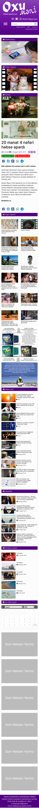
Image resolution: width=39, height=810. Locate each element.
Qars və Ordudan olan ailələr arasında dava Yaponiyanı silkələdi (8, 305)
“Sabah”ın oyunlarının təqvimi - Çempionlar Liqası (25, 423)
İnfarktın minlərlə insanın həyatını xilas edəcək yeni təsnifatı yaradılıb (24, 462)
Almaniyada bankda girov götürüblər (28, 321)
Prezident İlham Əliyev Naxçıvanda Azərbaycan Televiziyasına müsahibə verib (26, 517)
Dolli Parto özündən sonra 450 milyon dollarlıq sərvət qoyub (25, 404)
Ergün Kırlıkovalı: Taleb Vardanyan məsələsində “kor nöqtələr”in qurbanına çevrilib (27, 526)
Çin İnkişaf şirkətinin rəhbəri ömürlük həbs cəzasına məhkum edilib (28, 249)
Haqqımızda (29, 29)
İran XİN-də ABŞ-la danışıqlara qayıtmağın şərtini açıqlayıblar (25, 470)
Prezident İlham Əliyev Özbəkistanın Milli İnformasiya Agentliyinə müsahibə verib (26, 507)
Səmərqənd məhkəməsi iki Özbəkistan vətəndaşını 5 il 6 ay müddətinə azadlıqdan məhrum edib (9, 249)
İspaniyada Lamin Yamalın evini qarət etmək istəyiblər (29, 304)
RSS (29, 801)
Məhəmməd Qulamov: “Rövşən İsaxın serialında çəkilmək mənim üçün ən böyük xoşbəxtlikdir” (26, 498)
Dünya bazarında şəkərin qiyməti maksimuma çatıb (24, 451)
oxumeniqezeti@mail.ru (19, 804)
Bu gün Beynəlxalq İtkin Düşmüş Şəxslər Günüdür (23, 442)
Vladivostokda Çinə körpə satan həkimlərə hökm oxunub (9, 231)
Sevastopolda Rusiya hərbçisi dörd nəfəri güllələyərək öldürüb (7, 268)
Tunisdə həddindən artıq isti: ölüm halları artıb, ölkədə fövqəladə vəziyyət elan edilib (25, 396)
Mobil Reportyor (30, 19)
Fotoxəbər (20, 553)
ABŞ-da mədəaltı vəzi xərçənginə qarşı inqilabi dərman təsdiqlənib (23, 480)
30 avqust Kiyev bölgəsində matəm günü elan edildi (24, 432)
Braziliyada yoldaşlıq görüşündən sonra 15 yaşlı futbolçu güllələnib (29, 268)
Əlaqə (36, 29)
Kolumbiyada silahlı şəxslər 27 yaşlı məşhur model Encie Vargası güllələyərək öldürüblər (29, 286)
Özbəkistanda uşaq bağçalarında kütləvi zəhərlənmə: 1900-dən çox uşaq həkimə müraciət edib (9, 323)
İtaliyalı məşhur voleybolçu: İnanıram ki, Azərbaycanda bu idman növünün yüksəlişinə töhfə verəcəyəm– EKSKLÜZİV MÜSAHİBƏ (27, 537)
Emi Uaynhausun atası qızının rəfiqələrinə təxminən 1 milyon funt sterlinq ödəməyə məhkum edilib (9, 286)
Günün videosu (25, 230)
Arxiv (35, 27)
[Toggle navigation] (5, 24)
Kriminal (6, 152)
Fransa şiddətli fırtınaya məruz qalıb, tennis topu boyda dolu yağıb (25, 415)
